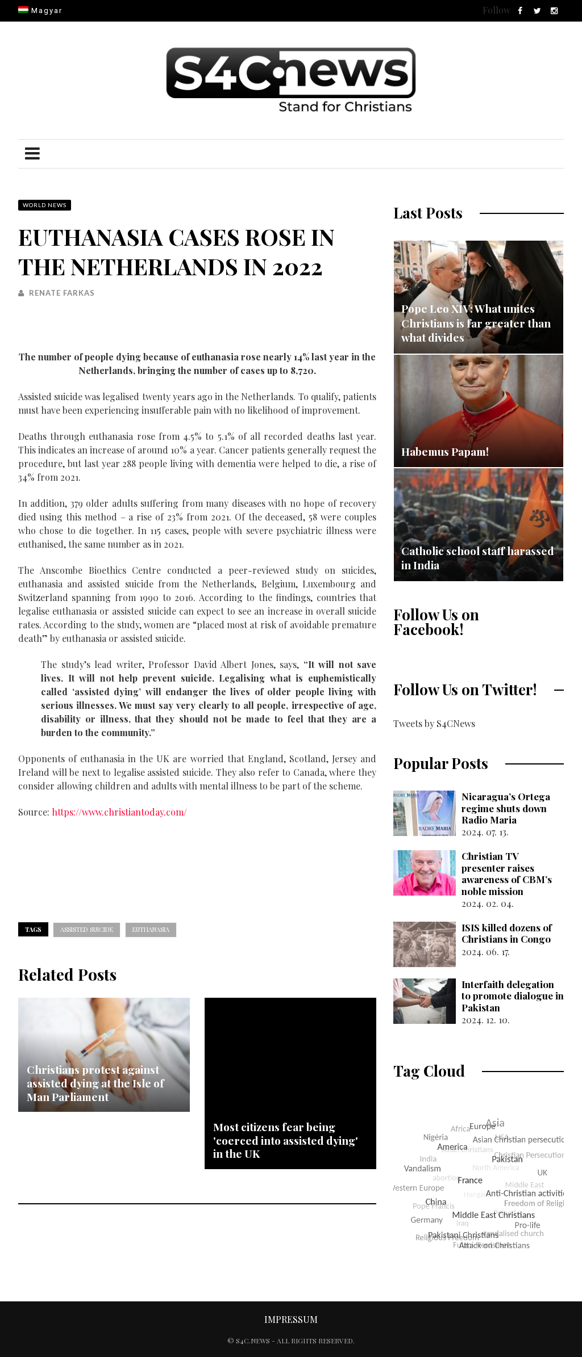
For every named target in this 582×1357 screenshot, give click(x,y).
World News (44, 204)
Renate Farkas (62, 292)
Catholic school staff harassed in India (477, 558)
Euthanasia (150, 929)
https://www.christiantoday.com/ (119, 812)
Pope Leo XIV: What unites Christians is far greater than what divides (476, 322)
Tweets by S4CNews (434, 723)
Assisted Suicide (86, 929)
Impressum (291, 1319)
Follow (496, 10)
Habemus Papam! (445, 451)
